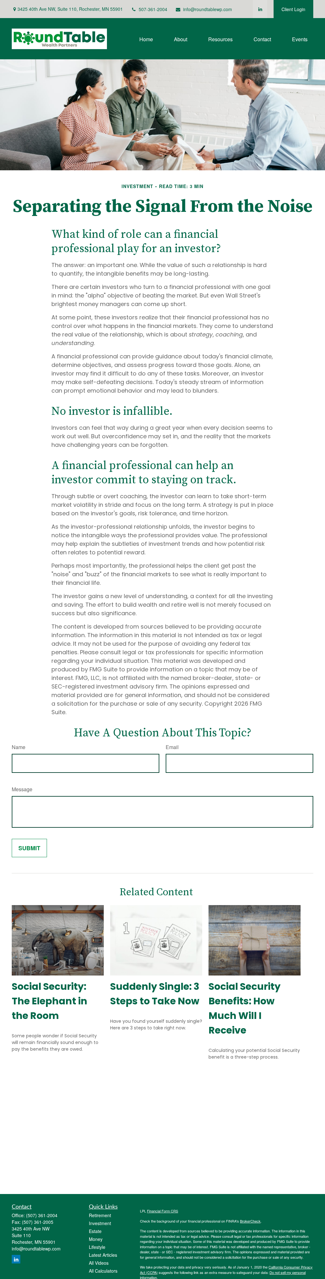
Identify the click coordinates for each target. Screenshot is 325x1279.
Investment (100, 1223)
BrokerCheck (250, 1221)
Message (22, 789)
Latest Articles (103, 1255)
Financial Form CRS (162, 1210)
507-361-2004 (153, 9)
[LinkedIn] (260, 9)
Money (96, 1239)
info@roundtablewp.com (207, 9)
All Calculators (103, 1271)
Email (172, 747)
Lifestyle (97, 1247)
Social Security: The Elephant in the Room (49, 1001)
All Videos (99, 1263)
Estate (95, 1231)
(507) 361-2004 (41, 1215)
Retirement (100, 1215)
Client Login (293, 9)
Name (18, 747)
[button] (146, 38)
